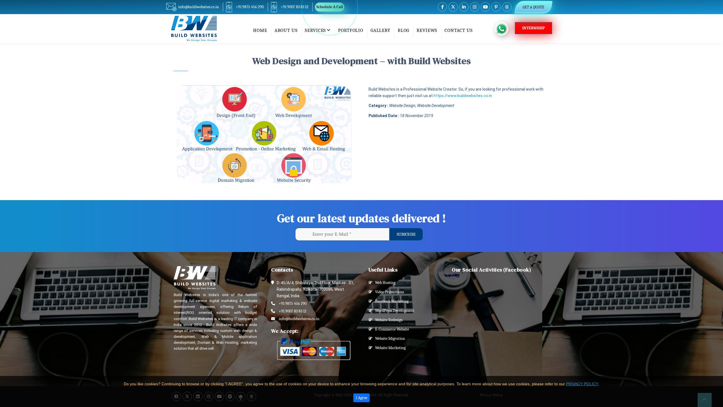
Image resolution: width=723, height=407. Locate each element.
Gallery (380, 30)
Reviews (427, 30)
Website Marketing (389, 348)
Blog (403, 30)
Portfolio (350, 30)
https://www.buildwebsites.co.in (463, 95)
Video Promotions (388, 292)
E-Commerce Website (391, 329)
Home (260, 30)
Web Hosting (384, 283)
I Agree (361, 397)
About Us (286, 30)
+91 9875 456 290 (250, 7)
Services (315, 30)
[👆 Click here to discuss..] (505, 29)
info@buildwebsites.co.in (198, 7)
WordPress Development (393, 310)
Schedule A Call (329, 7)
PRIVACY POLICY (582, 384)
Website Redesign (388, 320)
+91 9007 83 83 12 (294, 7)
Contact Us (459, 30)
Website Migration (389, 338)
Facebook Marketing (390, 301)
